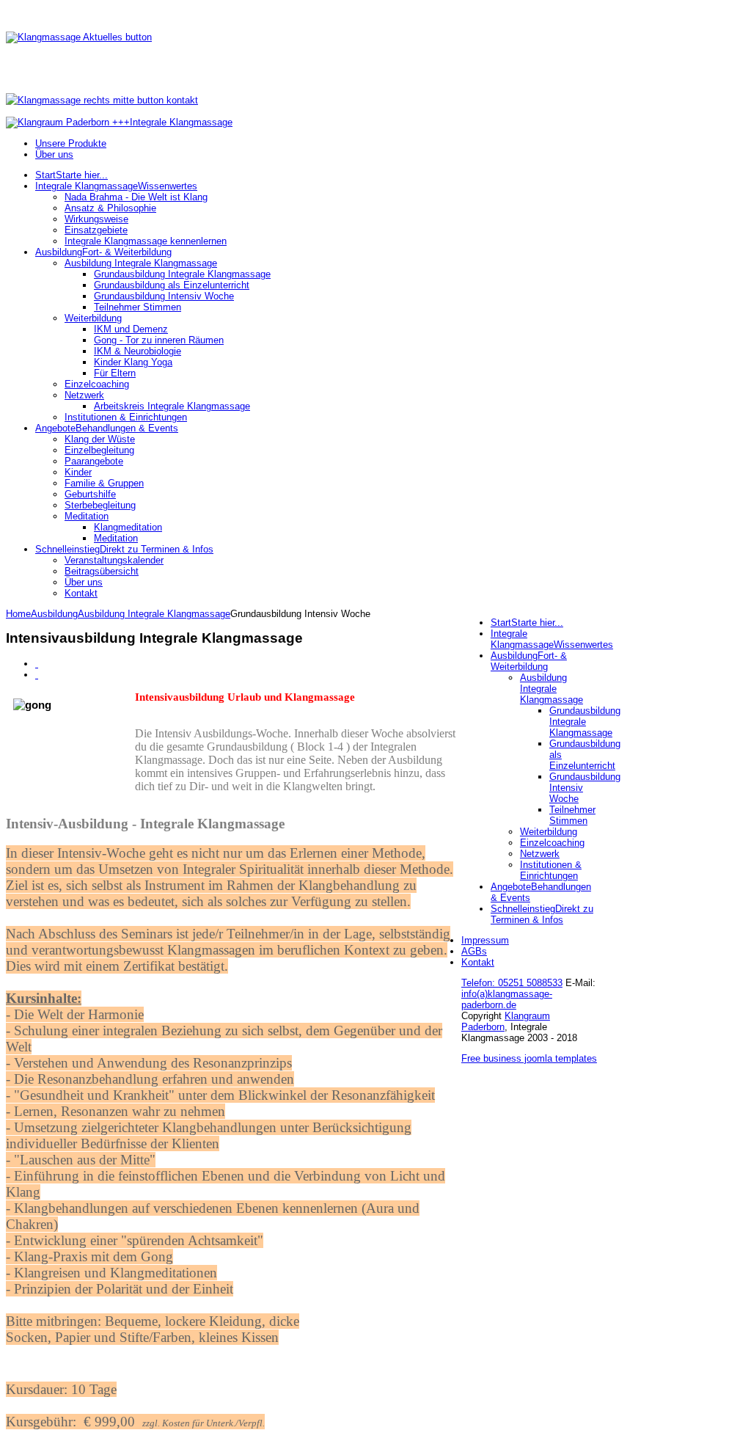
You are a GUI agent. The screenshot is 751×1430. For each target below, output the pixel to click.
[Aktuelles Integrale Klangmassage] (79, 37)
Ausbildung (54, 613)
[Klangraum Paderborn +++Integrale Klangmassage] (119, 122)
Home (18, 613)
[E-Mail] (36, 674)
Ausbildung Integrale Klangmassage (154, 613)
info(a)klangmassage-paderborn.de (506, 999)
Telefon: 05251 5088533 (512, 982)
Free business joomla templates (529, 1058)
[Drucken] (36, 663)
